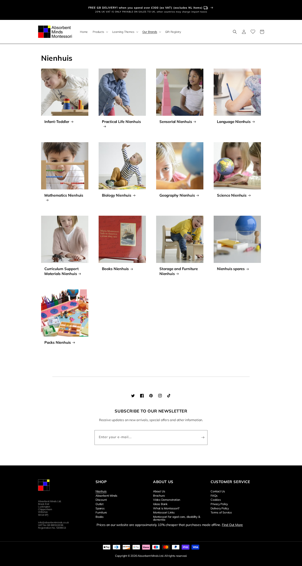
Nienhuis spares (231, 268)
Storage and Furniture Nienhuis (178, 271)
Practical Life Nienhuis (121, 121)
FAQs (214, 495)
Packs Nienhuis (57, 342)
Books (100, 516)
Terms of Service (221, 512)
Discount (101, 499)
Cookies (216, 499)
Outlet (100, 503)
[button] (100, 31)
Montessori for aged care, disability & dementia (176, 518)
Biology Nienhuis (116, 195)
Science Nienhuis (232, 195)
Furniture (101, 512)
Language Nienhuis (234, 121)
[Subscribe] (202, 437)
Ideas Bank (160, 503)
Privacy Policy (219, 503)
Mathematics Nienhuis (63, 195)
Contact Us (218, 491)
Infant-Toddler (56, 121)
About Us (159, 491)
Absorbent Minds (106, 495)
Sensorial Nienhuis (175, 121)
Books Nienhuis (115, 268)
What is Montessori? (166, 508)
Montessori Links (164, 512)
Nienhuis (101, 491)
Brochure (159, 495)
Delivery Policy (220, 508)
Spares (100, 508)
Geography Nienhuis (177, 195)
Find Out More (232, 525)
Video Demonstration (166, 499)
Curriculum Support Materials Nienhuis (61, 271)
